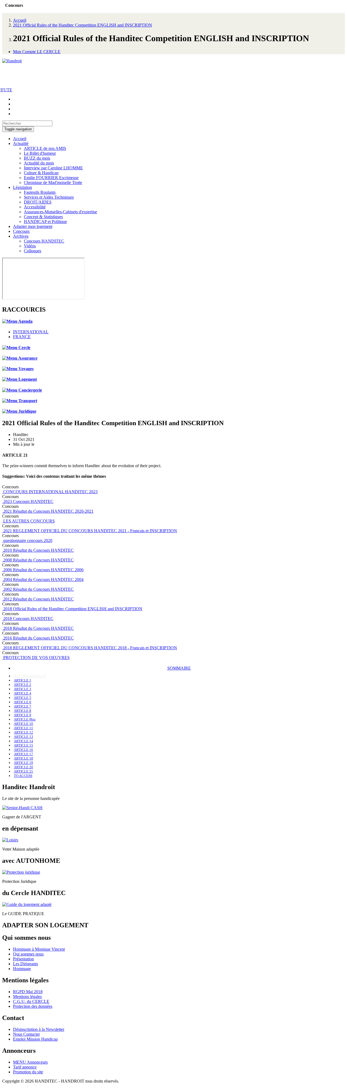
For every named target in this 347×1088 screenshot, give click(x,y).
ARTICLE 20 (23, 767)
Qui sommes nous (28, 954)
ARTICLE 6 (22, 702)
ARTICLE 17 (23, 754)
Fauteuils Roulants (40, 192)
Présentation (23, 959)
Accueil (19, 20)
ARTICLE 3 (22, 689)
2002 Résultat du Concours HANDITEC (38, 589)
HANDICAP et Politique (45, 221)
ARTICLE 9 (22, 715)
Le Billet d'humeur (40, 153)
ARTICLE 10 (23, 724)
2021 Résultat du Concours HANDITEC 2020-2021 (48, 511)
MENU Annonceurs (30, 1062)
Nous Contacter (26, 1034)
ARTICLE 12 (23, 732)
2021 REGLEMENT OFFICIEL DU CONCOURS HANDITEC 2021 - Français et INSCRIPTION (89, 530)
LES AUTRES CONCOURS (28, 521)
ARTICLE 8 (22, 711)
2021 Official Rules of (29, 676)
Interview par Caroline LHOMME (53, 168)
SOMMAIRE (179, 668)
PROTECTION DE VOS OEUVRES (36, 657)
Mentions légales (27, 996)
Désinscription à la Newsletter (38, 1029)
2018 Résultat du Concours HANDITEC (38, 628)
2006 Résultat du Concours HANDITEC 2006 (42, 569)
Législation (22, 187)
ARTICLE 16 (23, 750)
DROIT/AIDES (38, 202)
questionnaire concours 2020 (27, 540)
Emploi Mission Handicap (35, 1039)
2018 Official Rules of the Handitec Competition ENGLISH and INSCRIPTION (72, 608)
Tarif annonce (25, 1067)
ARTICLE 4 (22, 693)
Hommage (22, 968)
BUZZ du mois (37, 158)
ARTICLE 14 (23, 741)
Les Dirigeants (25, 963)
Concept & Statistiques (43, 216)
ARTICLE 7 (22, 706)
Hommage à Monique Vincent (39, 949)
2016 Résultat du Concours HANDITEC (38, 638)
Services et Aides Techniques (49, 197)
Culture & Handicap (41, 172)
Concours (21, 231)
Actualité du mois (39, 163)
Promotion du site (28, 1072)
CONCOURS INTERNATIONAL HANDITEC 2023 (50, 491)
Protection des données (32, 1006)
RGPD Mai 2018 (28, 991)
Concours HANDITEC (44, 241)
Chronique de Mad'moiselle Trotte (53, 182)
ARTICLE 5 (22, 698)
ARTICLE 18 (23, 758)
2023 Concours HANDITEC (27, 501)
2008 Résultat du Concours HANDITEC (38, 560)
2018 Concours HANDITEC (27, 618)
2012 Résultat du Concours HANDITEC (38, 599)
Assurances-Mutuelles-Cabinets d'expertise (60, 211)
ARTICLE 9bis (25, 719)
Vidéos (30, 246)
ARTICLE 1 (22, 680)
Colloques (32, 250)
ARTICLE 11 (23, 728)
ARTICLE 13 (23, 737)
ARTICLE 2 (22, 685)
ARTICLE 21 (23, 771)
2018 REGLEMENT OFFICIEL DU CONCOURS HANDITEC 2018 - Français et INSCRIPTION (89, 647)
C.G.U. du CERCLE (31, 1001)
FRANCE (22, 336)
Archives (20, 236)
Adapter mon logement (32, 226)
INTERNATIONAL (31, 332)
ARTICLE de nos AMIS (45, 148)
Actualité (20, 143)
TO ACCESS (23, 776)
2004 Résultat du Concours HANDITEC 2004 (42, 579)
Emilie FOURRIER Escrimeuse (51, 177)
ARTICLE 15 (23, 745)
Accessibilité (35, 207)
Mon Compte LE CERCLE (36, 51)
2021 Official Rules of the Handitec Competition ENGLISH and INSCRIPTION (82, 25)
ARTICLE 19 (23, 763)
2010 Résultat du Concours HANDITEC (38, 550)
